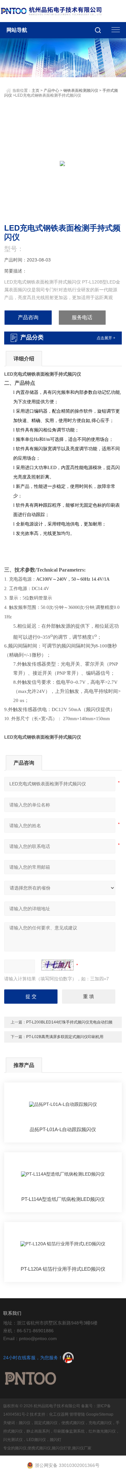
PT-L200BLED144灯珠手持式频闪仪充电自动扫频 (69, 1022)
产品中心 (51, 90)
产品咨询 (28, 317)
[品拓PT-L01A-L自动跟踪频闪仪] (62, 1104)
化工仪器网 (58, 1414)
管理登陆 (77, 1414)
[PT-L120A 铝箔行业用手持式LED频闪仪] (62, 1244)
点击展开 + (106, 338)
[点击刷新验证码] (57, 965)
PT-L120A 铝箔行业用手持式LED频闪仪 (63, 1269)
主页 (35, 90)
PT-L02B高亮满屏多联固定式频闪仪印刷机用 (64, 1036)
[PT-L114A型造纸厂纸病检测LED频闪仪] (62, 1174)
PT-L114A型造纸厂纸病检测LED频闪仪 (63, 1199)
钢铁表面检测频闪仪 (80, 90)
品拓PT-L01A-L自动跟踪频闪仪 (63, 1129)
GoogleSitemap (99, 1414)
